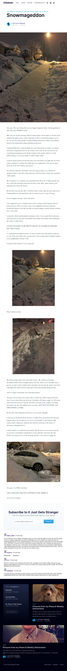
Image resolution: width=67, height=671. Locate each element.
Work (36, 11)
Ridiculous (19, 11)
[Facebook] (50, 3)
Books (23, 2)
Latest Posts (47, 664)
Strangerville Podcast (41, 2)
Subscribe (60, 2)
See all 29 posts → (12, 611)
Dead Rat (8, 590)
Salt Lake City (43, 11)
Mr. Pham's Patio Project (13, 604)
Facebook (55, 664)
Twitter (62, 664)
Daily (17, 2)
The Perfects (11, 11)
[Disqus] (33, 554)
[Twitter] (53, 3)
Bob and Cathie (29, 11)
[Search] (47, 3)
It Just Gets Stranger (18, 23)
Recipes (29, 2)
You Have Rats (10, 597)
